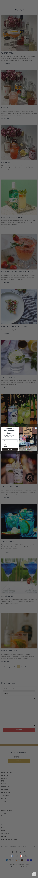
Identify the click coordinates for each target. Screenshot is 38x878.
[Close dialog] (36, 428)
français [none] (16, 856)
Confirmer (10, 449)
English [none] (25, 856)
